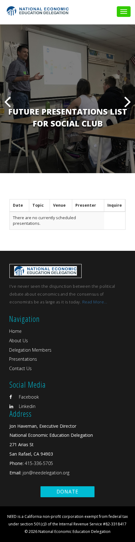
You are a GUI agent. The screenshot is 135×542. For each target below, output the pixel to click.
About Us (18, 340)
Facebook (28, 397)
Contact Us (20, 368)
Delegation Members (30, 350)
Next (127, 101)
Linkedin (26, 406)
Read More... (94, 302)
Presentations (23, 359)
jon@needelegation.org (45, 473)
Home (15, 331)
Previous (7, 101)
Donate (67, 491)
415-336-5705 (39, 463)
